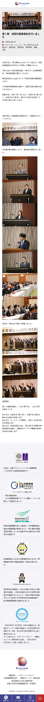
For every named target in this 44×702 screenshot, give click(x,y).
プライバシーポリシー (27, 675)
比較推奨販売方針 (10, 678)
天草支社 (20, 47)
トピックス (9, 45)
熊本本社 (29, 47)
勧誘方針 (12, 675)
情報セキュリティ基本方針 (30, 678)
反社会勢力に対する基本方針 (22, 681)
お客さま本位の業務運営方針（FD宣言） (22, 683)
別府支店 (12, 47)
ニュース (18, 45)
